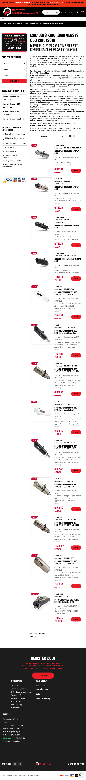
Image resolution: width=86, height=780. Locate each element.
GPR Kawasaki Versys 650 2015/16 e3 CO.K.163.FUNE (65, 447)
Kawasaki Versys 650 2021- (14, 119)
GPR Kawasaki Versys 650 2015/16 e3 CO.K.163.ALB (65, 409)
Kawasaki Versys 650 (13, 91)
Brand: (56, 145)
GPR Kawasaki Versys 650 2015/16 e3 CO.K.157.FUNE (65, 332)
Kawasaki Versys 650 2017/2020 (11, 113)
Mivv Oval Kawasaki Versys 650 (66, 152)
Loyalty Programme (19, 698)
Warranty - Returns (18, 695)
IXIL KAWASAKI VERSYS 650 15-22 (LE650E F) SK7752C (67, 601)
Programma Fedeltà (13, 161)
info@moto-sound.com (12, 741)
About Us (14, 686)
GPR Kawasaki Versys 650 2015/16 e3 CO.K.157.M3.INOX (66, 370)
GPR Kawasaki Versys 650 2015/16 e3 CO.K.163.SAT (65, 562)
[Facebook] (15, 764)
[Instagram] (20, 764)
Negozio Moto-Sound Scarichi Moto (12, 166)
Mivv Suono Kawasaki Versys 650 (67, 260)
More (76, 170)
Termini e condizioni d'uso (15, 134)
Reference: (58, 148)
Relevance (44, 136)
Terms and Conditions (20, 689)
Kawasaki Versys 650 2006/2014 (11, 98)
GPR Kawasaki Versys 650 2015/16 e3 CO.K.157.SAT (65, 485)
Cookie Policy (10, 151)
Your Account (41, 686)
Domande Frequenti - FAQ (15, 143)
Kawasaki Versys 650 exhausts (54, 130)
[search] (57, 12)
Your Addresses (42, 689)
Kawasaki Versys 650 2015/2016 (11, 105)
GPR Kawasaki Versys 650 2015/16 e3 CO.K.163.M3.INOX (66, 524)
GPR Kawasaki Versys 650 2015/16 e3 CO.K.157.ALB (65, 293)
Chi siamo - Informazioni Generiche (13, 139)
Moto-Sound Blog (43, 699)
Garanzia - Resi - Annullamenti (10, 156)
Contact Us (15, 707)
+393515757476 (18, 738)
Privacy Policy (10, 147)
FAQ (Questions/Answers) (21, 692)
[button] (43, 676)
